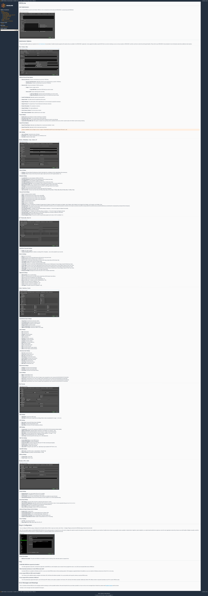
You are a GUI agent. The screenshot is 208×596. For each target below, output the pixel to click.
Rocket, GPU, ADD (6, 18)
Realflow (2, 23)
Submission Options (5, 13)
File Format (5, 17)
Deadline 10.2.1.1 (17, 0)
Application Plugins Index (27, 0)
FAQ (3, 20)
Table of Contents (5, 9)
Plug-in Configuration (5, 19)
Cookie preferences (107, 593)
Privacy (99, 593)
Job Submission (5, 12)
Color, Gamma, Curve (7, 16)
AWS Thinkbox (4, 0)
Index (21, 0)
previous (203, 0)
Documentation (10, 0)
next (206, 0)
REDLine (34, 0)
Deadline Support (109, 585)
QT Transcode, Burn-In (7, 15)
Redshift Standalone (4, 26)
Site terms (102, 593)
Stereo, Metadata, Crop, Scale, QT (9, 14)
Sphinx (110, 595)
